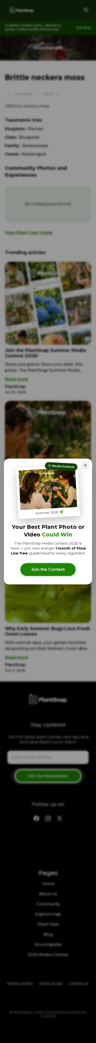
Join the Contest (48, 569)
